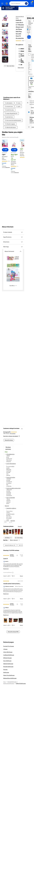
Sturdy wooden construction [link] (13, 488)
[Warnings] (22, 246)
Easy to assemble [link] (10, 497)
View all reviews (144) (13, 631)
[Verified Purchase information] (17, 555)
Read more (6, 568)
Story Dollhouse (7, 660)
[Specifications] (22, 237)
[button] (4, 531)
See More (12, 285)
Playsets (5, 669)
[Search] (26, 3)
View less (12, 520)
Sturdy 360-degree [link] (11, 463)
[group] (23, 41)
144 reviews (12, 433)
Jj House (5, 649)
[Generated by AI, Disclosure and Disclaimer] (9, 522)
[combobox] (18, 3)
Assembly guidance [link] (11, 508)
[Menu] (2, 3)
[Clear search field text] (24, 3)
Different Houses (7, 658)
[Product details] (22, 232)
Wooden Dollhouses (8, 666)
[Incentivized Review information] (12, 572)
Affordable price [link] (10, 454)
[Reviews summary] (25, 40)
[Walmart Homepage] (6, 3)
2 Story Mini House (7, 652)
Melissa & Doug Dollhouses (9, 678)
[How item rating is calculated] (19, 436)
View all (20, 526)
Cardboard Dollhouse (8, 655)
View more (21, 67)
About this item (7, 227)
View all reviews (9, 440)
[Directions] (22, 242)
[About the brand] (21, 251)
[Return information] (28, 34)
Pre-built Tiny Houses (8, 646)
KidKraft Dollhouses (8, 663)
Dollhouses (6, 672)
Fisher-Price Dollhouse (8, 675)
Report (21, 576)
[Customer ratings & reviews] (22, 428)
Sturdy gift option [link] (10, 477)
